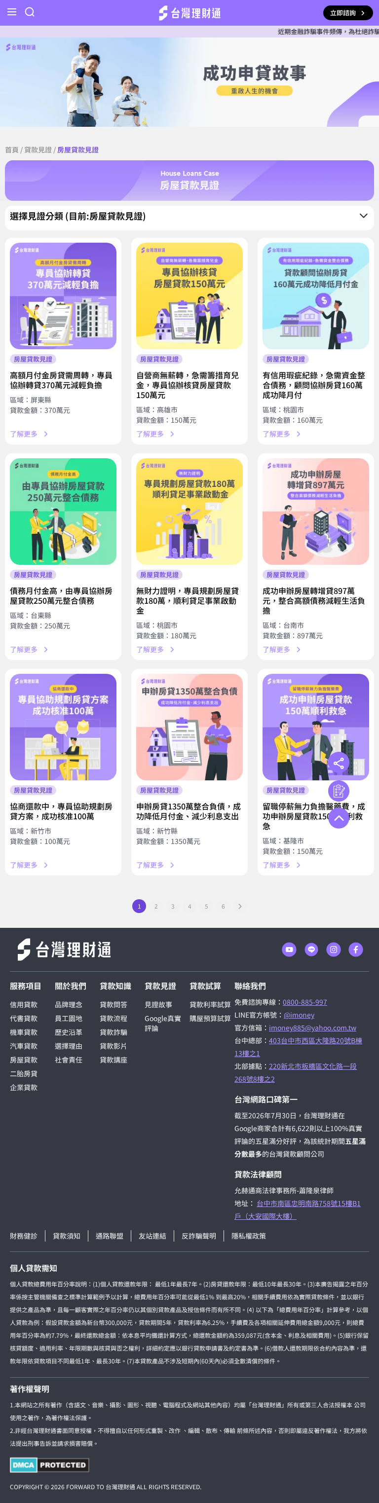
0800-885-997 (305, 1002)
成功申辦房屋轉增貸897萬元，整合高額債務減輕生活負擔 (314, 600)
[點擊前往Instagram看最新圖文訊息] (333, 949)
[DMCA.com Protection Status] (49, 1465)
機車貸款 (24, 1032)
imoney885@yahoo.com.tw (312, 1027)
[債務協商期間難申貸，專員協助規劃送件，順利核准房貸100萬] (63, 727)
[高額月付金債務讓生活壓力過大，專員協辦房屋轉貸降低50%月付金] (63, 296)
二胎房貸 (24, 1073)
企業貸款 (24, 1087)
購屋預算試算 (210, 1018)
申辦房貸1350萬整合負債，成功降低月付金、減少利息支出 (188, 811)
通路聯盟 (109, 1236)
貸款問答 (113, 1004)
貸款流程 (113, 1018)
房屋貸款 (24, 1059)
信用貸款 (24, 1004)
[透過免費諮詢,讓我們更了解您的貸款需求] (338, 791)
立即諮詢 (343, 12)
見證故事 (158, 1004)
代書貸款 (24, 1018)
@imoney (299, 1015)
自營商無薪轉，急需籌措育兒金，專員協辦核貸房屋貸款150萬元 (187, 385)
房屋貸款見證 (33, 359)
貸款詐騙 (113, 1032)
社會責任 (68, 1059)
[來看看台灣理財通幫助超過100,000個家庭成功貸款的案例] (189, 82)
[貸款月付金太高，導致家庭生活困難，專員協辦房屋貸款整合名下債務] (63, 511)
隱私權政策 (248, 1236)
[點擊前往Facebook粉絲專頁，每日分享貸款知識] (355, 949)
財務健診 (24, 1236)
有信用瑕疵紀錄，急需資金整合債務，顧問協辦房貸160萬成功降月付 (314, 385)
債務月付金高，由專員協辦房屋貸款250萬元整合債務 (61, 595)
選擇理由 (68, 1046)
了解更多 (24, 434)
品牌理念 (68, 1004)
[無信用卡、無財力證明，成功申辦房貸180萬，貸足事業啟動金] (189, 511)
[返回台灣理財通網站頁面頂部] (338, 818)
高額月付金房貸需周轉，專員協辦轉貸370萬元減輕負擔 (61, 380)
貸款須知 (66, 1236)
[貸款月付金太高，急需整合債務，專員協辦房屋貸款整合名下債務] (316, 296)
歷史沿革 (68, 1032)
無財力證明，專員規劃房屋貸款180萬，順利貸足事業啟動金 (187, 600)
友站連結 (152, 1236)
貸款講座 (113, 1059)
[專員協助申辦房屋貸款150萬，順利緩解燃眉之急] (316, 727)
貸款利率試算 (210, 1004)
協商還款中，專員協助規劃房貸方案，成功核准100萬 (61, 811)
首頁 (12, 149)
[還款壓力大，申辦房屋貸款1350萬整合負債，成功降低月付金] (189, 727)
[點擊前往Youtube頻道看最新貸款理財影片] (289, 949)
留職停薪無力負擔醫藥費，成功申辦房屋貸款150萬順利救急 (314, 816)
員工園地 (68, 1018)
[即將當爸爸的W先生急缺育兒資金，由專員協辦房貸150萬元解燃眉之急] (189, 296)
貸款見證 (38, 149)
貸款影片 (113, 1046)
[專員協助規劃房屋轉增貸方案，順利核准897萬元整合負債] (316, 511)
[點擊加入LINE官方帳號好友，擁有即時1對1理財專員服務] (311, 949)
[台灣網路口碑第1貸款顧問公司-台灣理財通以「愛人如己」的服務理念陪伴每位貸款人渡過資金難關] (190, 13)
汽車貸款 (24, 1046)
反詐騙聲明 (199, 1236)
